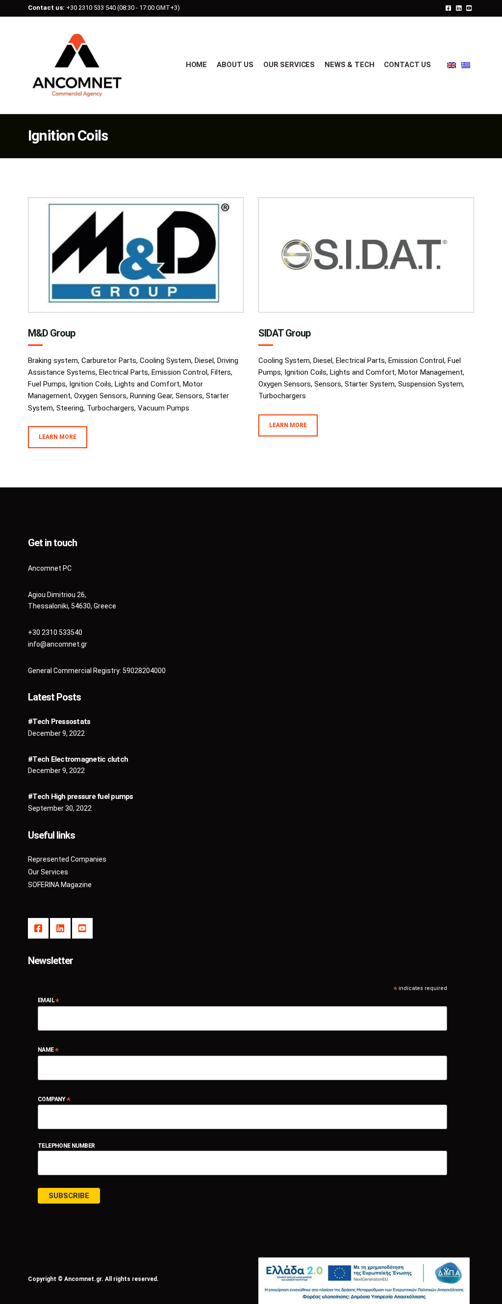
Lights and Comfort (147, 384)
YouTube (469, 7)
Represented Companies (67, 859)
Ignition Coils (90, 384)
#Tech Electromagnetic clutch (78, 759)
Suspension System (430, 384)
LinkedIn (458, 7)
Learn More (57, 437)
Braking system (53, 360)
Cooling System (165, 360)
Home (196, 64)
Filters (221, 372)
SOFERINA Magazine (60, 885)
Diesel (204, 360)
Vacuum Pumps (163, 408)
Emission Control (179, 372)
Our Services (289, 64)
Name (48, 1050)
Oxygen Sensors (100, 395)
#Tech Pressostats (59, 721)
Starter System (370, 384)
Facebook (448, 7)
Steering (69, 408)
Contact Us (407, 64)
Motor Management (430, 372)
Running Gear (151, 395)
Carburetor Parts (108, 360)
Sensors (189, 395)
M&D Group (51, 333)
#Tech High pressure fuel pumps (80, 796)
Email (48, 1000)
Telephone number (66, 1145)
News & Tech (349, 64)
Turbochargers (110, 408)
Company (54, 1099)
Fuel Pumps (47, 384)
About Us (235, 64)
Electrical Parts (123, 372)
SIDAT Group (284, 333)
